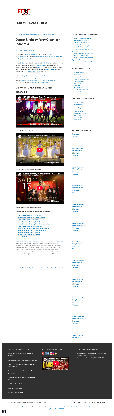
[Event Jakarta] (53, 353)
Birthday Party (22, 34)
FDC (16, 34)
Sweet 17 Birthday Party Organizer (29, 232)
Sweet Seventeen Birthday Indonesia (84, 62)
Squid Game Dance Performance (17, 384)
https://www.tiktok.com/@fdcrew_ (31, 78)
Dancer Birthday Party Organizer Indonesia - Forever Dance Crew (41, 34)
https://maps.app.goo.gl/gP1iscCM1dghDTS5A (48, 56)
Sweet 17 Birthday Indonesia (82, 38)
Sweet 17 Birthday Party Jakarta (28, 237)
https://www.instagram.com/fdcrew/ (33, 76)
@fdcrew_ (23, 56)
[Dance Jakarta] (43, 353)
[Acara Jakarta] (56, 353)
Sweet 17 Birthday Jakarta (81, 55)
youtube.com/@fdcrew (30, 54)
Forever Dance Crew (32, 23)
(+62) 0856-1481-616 (24, 59)
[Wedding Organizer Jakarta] (51, 353)
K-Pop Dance (77, 85)
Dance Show (77, 75)
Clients (92, 402)
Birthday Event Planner (80, 43)
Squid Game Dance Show (15, 388)
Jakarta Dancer (78, 105)
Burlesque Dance (79, 77)
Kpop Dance (40, 67)
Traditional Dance (79, 87)
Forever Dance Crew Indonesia (86, 353)
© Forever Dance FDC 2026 (57, 409)
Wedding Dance (78, 122)
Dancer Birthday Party (80, 40)
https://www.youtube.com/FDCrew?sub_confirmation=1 (38, 80)
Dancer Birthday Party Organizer (28, 220)
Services (85, 402)
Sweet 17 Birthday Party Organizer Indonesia (32, 230)
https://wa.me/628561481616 (39, 82)
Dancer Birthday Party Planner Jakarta (30, 226)
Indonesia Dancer (79, 72)
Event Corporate (79, 111)
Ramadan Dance (78, 117)
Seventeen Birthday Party (81, 45)
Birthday (22, 63)
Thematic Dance (78, 92)
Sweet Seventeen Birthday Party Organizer (31, 217)
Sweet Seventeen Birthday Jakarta (29, 235)
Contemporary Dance (80, 107)
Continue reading (39, 256)
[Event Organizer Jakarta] (48, 353)
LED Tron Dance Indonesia (15, 392)
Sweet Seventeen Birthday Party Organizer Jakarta (34, 222)
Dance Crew (77, 115)
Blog (97, 402)
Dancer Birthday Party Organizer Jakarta (30, 215)
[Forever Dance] (46, 353)
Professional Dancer (34, 71)
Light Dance (77, 119)
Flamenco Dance (79, 81)
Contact (103, 402)
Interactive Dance (79, 102)
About (79, 402)
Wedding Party (78, 83)
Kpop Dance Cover (41, 65)
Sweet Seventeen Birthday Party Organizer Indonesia (35, 224)
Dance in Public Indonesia (81, 79)
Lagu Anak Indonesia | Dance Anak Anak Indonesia (22, 360)
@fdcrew (50, 54)
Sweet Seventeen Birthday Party (83, 53)
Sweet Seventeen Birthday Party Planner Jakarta (33, 228)
